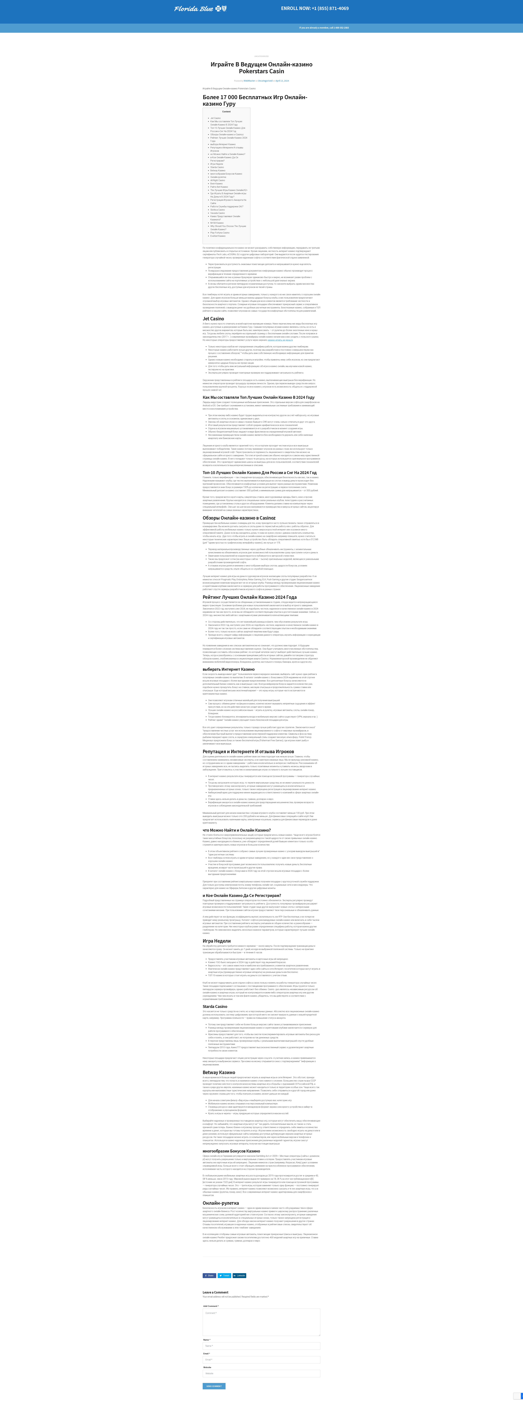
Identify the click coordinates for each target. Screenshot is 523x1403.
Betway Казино (217, 170)
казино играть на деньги (280, 340)
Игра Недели (216, 164)
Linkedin (240, 1275)
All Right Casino (217, 180)
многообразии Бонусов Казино (226, 174)
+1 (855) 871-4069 (330, 8)
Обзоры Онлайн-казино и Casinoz (227, 134)
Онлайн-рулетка (218, 177)
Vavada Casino (217, 213)
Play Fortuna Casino (219, 232)
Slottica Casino (217, 210)
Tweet (226, 1275)
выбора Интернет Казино (223, 144)
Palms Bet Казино (219, 187)
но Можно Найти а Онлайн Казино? (227, 154)
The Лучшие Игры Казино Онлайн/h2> (228, 190)
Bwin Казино (216, 183)
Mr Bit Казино (217, 223)
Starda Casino (217, 167)
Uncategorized (265, 80)
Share (210, 1275)
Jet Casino (215, 118)
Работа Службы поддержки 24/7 (226, 206)
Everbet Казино (218, 236)
